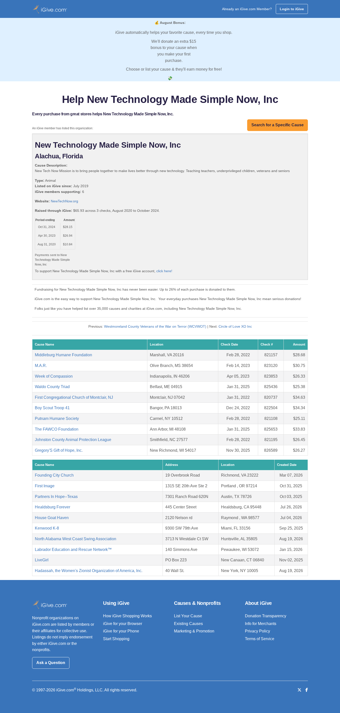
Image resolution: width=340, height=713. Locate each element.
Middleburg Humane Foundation (63, 355)
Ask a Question (50, 663)
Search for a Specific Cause (277, 125)
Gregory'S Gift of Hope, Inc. (59, 450)
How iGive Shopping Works (127, 616)
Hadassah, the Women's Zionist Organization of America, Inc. (88, 571)
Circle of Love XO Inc (235, 326)
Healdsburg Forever (52, 507)
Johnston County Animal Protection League (73, 440)
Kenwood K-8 (47, 528)
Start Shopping (116, 639)
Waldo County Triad (52, 387)
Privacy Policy (257, 631)
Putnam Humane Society (57, 418)
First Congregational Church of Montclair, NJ (74, 397)
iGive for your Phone (121, 631)
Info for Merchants (260, 624)
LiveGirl (42, 560)
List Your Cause (188, 616)
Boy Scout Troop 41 (52, 408)
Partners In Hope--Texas (56, 496)
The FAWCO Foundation (56, 429)
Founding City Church (54, 475)
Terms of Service (259, 639)
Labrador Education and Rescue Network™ (73, 549)
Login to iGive (292, 9)
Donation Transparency (265, 616)
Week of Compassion (54, 376)
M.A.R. (41, 365)
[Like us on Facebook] (306, 690)
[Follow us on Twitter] (299, 690)
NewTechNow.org (64, 201)
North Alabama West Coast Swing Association (75, 539)
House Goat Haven (52, 518)
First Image (45, 486)
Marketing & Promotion (194, 631)
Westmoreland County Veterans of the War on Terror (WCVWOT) (155, 326)
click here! (164, 271)
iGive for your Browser (122, 624)
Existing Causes (188, 624)
